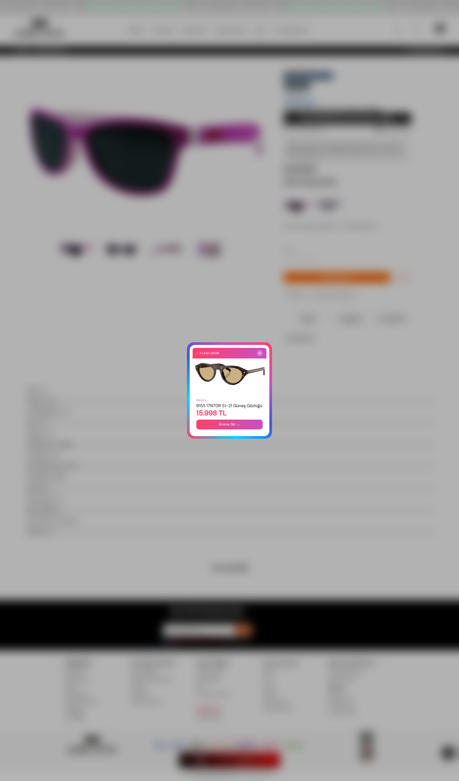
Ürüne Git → (229, 424)
